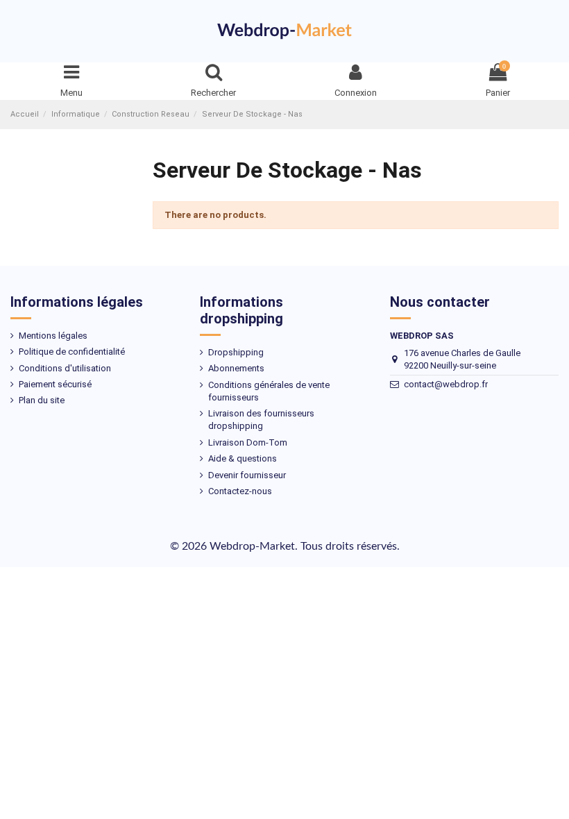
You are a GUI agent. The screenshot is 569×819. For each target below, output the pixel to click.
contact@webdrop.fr (446, 384)
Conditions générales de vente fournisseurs (269, 391)
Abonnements (236, 368)
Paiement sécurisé (55, 384)
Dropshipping (236, 352)
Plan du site (42, 400)
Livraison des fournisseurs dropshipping (261, 419)
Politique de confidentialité (72, 351)
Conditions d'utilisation (65, 368)
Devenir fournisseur (247, 475)
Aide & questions (242, 458)
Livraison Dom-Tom (247, 442)
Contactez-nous (240, 491)
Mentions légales (53, 335)
